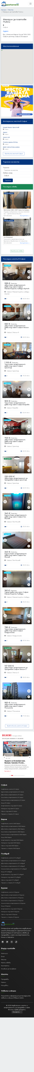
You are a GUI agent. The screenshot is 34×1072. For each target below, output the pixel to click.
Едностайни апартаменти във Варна (13, 826)
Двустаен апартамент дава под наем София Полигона (15, 706)
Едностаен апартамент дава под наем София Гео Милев (16, 517)
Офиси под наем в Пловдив (10, 880)
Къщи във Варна (6, 837)
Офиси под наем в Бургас (9, 914)
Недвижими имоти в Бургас (10, 892)
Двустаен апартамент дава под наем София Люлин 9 (17, 327)
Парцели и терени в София (10, 814)
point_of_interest (24, 25)
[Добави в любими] (28, 277)
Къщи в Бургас (6, 906)
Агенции (4, 953)
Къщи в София (5, 803)
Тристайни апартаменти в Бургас (12, 900)
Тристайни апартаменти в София (12, 797)
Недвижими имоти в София (10, 789)
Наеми (3, 982)
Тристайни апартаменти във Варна (12, 831)
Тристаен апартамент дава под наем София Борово (17, 404)
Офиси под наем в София (9, 811)
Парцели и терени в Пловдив (10, 882)
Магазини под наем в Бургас (10, 911)
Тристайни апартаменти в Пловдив (13, 866)
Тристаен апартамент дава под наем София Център (15, 366)
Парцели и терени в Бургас (10, 917)
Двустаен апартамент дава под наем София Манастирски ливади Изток (17, 287)
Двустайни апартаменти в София (12, 794)
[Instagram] (11, 941)
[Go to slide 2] (11, 775)
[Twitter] (7, 941)
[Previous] (4, 757)
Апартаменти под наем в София (11, 805)
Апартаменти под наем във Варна (12, 840)
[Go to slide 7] (19, 775)
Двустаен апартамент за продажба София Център (16, 479)
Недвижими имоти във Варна (10, 823)
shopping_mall (13, 25)
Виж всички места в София (14, 153)
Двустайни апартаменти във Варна (12, 829)
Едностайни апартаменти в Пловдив (13, 860)
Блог (3, 956)
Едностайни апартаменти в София (12, 792)
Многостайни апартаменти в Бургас (13, 903)
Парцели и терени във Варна (10, 848)
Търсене (6, 167)
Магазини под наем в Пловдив (10, 877)
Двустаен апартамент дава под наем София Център (15, 441)
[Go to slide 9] (22, 775)
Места (10, 10)
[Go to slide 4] (15, 775)
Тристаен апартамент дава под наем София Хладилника (15, 631)
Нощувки (4, 985)
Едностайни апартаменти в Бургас (12, 895)
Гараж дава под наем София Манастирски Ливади (16, 593)
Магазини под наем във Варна (10, 843)
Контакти (5, 966)
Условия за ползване (8, 969)
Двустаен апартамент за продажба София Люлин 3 (16, 668)
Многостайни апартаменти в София (13, 800)
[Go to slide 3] (13, 775)
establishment (13, 27)
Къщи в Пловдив (6, 871)
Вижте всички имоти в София (17, 726)
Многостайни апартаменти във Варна (13, 834)
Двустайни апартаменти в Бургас (12, 897)
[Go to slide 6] (18, 775)
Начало (3, 10)
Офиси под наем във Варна (9, 845)
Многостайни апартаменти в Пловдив (14, 869)
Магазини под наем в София (10, 808)
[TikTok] (16, 941)
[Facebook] (2, 941)
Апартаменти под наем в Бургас (11, 909)
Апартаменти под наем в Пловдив (12, 874)
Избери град (7, 173)
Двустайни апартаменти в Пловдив (13, 863)
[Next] (29, 757)
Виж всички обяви (17, 251)
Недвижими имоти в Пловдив (10, 858)
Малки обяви (6, 962)
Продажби (5, 979)
